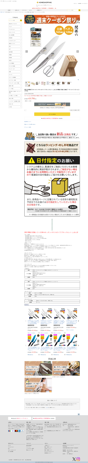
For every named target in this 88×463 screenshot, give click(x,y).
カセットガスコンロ (12, 450)
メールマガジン (85, 3)
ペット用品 (11, 88)
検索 (79, 10)
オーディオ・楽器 (12, 80)
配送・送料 (29, 422)
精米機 (10, 57)
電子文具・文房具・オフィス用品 (14, 92)
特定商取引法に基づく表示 (19, 459)
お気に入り (17, 10)
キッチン (10, 74)
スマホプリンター (12, 40)
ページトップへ (79, 414)
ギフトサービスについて (49, 451)
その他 (10, 106)
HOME (9, 10)
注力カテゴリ (10, 443)
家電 (10, 71)
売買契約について (47, 453)
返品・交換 (47, 422)
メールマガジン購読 (30, 448)
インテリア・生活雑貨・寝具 (14, 101)
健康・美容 (11, 85)
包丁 (4, 12)
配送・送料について (48, 447)
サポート (46, 443)
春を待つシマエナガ (13, 23)
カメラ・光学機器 (12, 77)
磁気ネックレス (12, 43)
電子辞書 (10, 51)
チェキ (10, 26)
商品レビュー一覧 (29, 450)
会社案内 (10, 459)
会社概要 (64, 443)
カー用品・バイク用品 (13, 95)
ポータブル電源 (12, 66)
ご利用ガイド (39, 10)
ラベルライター (12, 29)
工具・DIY (11, 104)
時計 (10, 46)
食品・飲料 (11, 98)
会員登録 (79, 3)
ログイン (75, 3)
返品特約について (27, 121)
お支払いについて (47, 448)
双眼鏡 (10, 54)
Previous (26, 19)
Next (78, 19)
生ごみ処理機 (10, 451)
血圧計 (10, 60)
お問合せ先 (65, 422)
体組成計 (10, 37)
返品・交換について (48, 450)
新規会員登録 (28, 445)
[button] (25, 321)
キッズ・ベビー (12, 68)
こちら (47, 407)
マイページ (24, 10)
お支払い (10, 422)
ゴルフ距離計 (11, 63)
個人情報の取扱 (28, 459)
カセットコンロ (12, 32)
